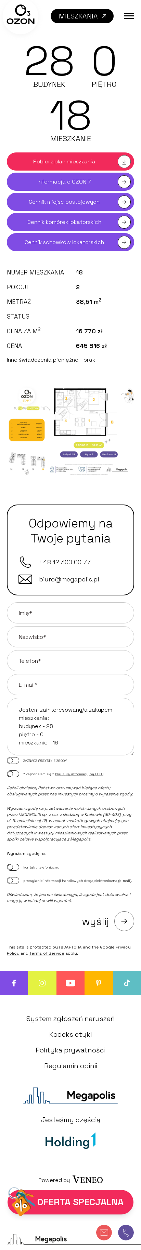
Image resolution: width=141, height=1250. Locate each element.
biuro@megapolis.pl (69, 579)
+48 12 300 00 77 (65, 562)
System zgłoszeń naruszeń (70, 1018)
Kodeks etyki (70, 1034)
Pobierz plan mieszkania (64, 161)
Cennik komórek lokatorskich (64, 222)
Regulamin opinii (70, 1065)
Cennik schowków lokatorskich (64, 242)
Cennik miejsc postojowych (64, 201)
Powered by (54, 1180)
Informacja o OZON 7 (64, 181)
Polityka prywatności (70, 1050)
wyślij (95, 921)
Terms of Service (46, 953)
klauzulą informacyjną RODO (79, 774)
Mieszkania (78, 16)
